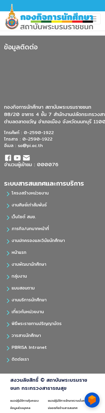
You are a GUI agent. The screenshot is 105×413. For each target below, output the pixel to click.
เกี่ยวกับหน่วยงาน (28, 311)
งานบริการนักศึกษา (29, 299)
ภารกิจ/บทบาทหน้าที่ (30, 228)
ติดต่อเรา (20, 359)
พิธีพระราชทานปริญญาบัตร (37, 323)
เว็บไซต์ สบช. (24, 216)
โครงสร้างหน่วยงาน (30, 193)
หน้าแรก (19, 252)
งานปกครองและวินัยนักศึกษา (38, 240)
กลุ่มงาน (19, 276)
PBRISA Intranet (29, 347)
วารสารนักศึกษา (26, 335)
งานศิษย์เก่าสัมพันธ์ (29, 205)
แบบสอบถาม (23, 288)
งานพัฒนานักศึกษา (29, 264)
